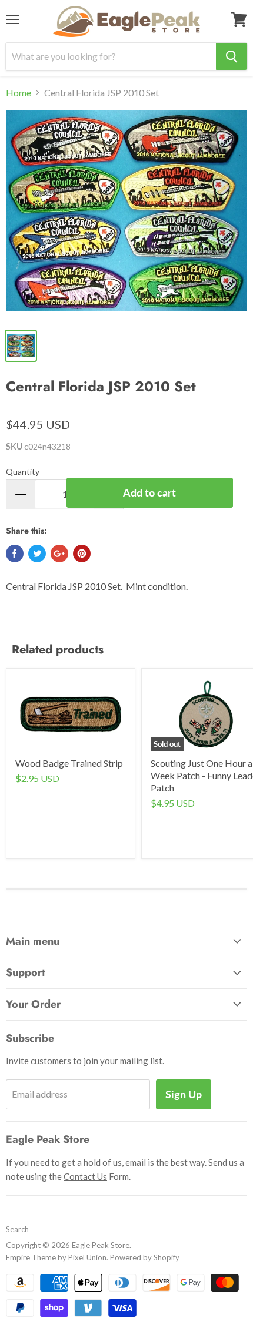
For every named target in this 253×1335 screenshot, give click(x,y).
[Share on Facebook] (15, 553)
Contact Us (85, 1176)
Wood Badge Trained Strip (69, 763)
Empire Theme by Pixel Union (56, 1257)
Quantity (22, 472)
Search (17, 1229)
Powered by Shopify (144, 1257)
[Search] (231, 56)
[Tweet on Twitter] (37, 553)
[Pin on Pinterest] (82, 553)
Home (18, 93)
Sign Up (183, 1094)
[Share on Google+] (59, 553)
